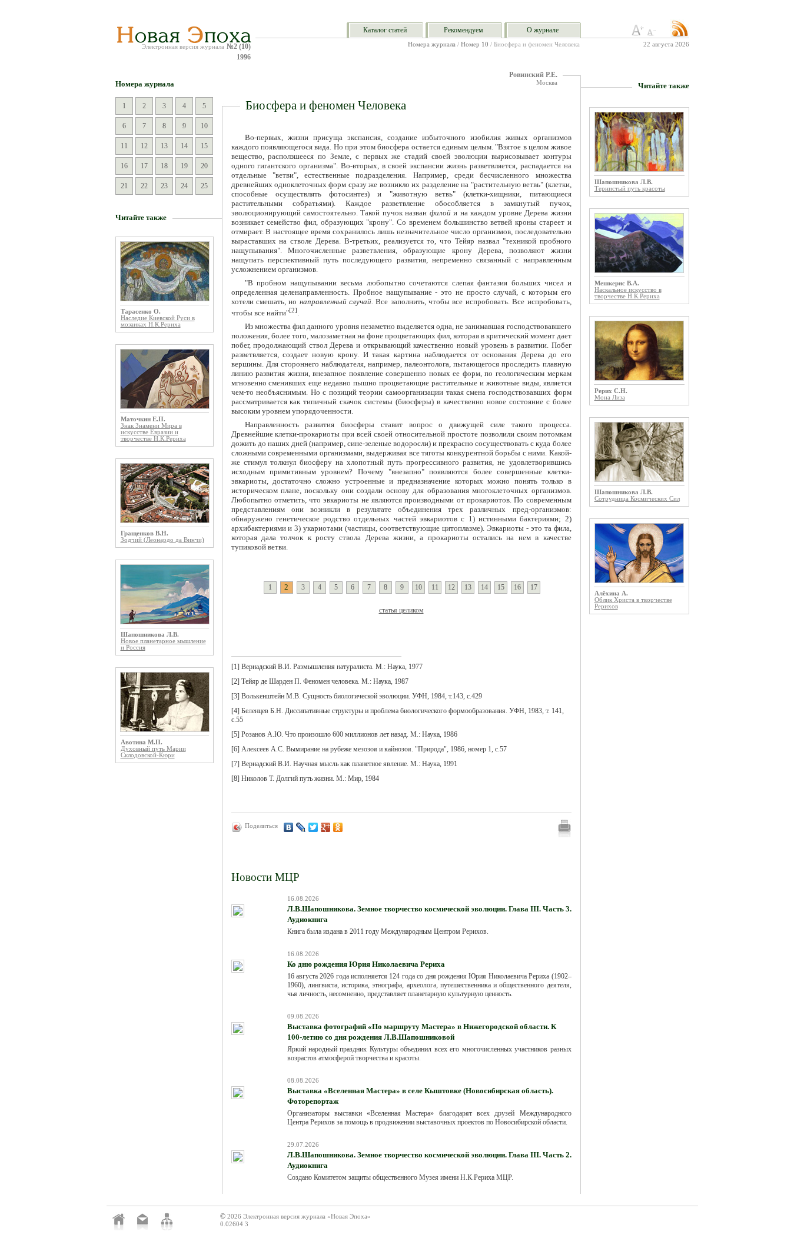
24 (184, 186)
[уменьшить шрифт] (653, 33)
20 (204, 166)
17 (144, 166)
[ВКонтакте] (289, 827)
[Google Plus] (326, 827)
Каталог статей (385, 30)
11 (124, 146)
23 (164, 186)
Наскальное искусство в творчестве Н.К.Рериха (628, 293)
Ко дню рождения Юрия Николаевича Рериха (366, 964)
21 (124, 186)
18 (164, 166)
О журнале (543, 30)
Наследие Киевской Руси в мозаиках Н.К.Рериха (158, 321)
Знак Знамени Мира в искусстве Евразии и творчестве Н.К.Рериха (153, 432)
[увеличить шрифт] (638, 33)
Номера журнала (432, 44)
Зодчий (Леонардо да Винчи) (162, 540)
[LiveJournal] (301, 827)
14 (184, 146)
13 (164, 146)
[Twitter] (313, 827)
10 (204, 126)
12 (144, 146)
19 (184, 166)
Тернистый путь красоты (629, 188)
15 (204, 146)
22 (144, 186)
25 (204, 186)
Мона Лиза (609, 397)
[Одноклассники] (338, 827)
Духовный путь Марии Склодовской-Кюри (153, 752)
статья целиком (401, 610)
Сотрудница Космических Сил (637, 498)
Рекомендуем (463, 30)
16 (124, 166)
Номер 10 (475, 44)
